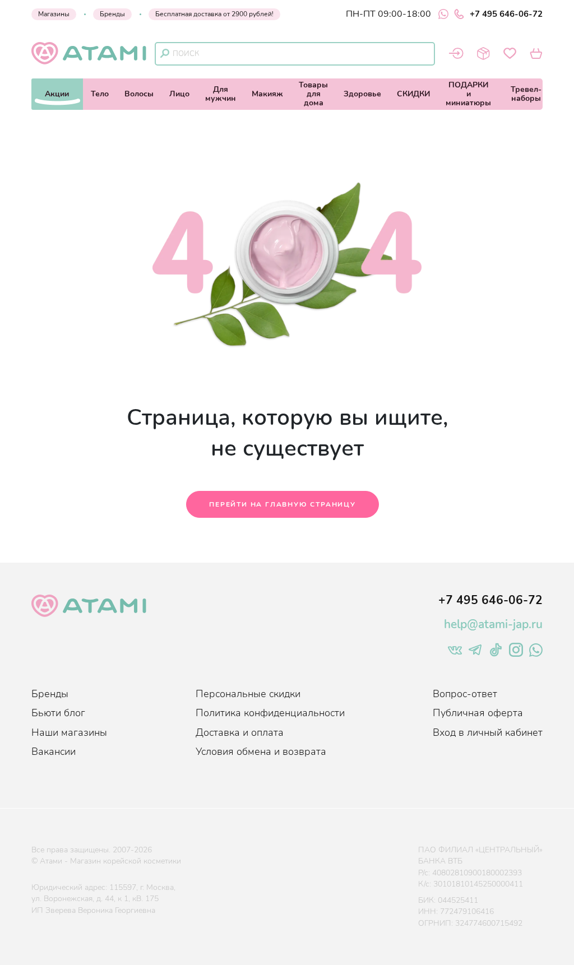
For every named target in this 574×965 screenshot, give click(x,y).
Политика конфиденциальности (270, 713)
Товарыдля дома (313, 94)
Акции (57, 94)
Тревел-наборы (526, 94)
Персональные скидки (248, 693)
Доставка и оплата (240, 732)
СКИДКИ (413, 94)
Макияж (267, 94)
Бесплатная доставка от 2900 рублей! (214, 14)
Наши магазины (69, 732)
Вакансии (53, 751)
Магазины (54, 14)
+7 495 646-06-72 (506, 14)
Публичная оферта (478, 713)
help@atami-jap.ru (493, 624)
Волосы (139, 94)
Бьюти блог (58, 713)
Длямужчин (220, 94)
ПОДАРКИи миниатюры (468, 94)
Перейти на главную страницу (282, 504)
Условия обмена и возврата (261, 751)
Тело (100, 94)
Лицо (179, 94)
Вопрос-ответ (465, 693)
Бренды (112, 14)
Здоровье (362, 94)
